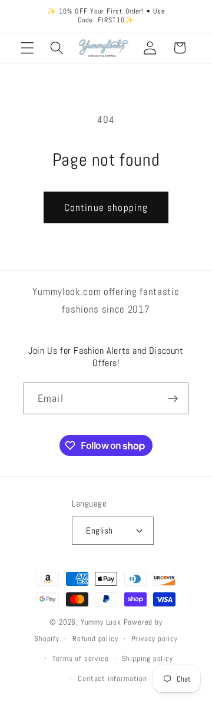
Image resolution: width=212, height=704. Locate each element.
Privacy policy (154, 638)
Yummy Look (101, 622)
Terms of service (80, 658)
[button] (27, 48)
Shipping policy (147, 658)
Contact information (112, 678)
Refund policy (95, 638)
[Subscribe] (173, 398)
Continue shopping (106, 207)
